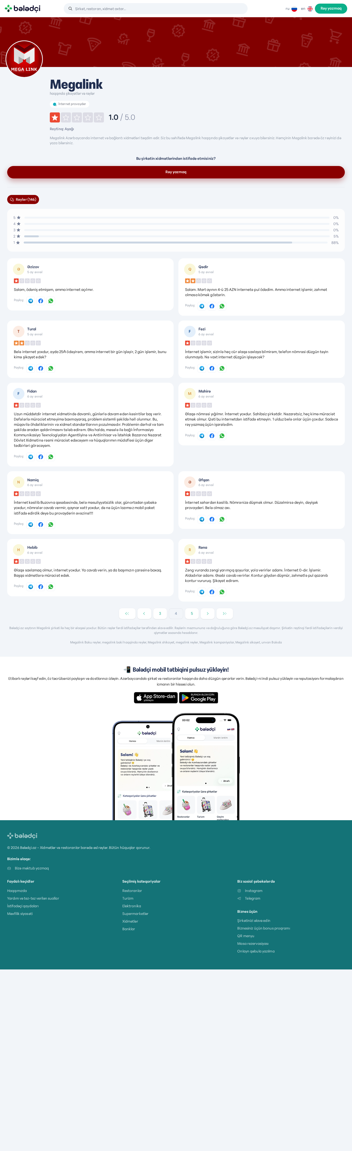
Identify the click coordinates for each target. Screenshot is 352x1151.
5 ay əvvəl (34, 272)
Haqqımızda (17, 890)
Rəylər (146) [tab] (26, 199)
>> (224, 613)
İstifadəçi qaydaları (23, 906)
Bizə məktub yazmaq (32, 868)
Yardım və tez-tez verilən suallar (33, 898)
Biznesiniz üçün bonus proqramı (263, 928)
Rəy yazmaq (331, 9)
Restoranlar (132, 890)
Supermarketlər (135, 913)
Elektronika (131, 906)
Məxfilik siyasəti (20, 913)
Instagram (253, 890)
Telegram (252, 898)
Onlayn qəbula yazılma (255, 951)
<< (127, 613)
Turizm (128, 898)
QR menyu (245, 936)
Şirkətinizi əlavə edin (253, 920)
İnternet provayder (72, 103)
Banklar (128, 929)
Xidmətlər (130, 921)
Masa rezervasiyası (252, 943)
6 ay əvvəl (206, 334)
